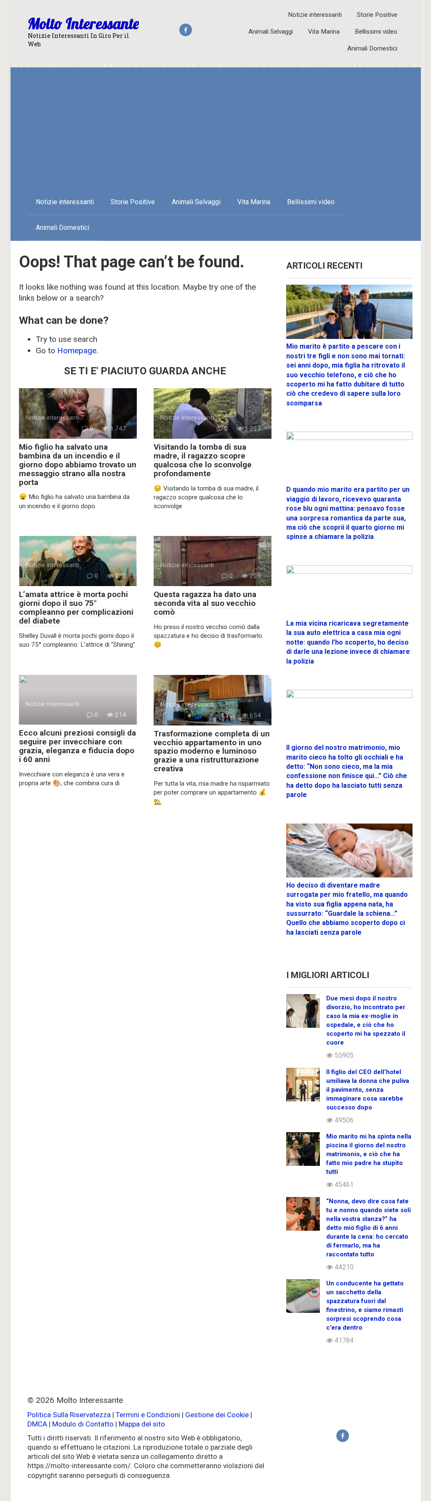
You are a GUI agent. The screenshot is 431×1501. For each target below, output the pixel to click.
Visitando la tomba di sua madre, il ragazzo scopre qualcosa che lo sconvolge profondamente (203, 460)
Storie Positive (377, 15)
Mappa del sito (142, 1424)
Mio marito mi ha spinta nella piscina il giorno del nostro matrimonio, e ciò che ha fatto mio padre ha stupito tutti (368, 1154)
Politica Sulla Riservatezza (69, 1414)
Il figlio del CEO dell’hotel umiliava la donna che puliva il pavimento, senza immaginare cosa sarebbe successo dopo (367, 1089)
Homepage (76, 350)
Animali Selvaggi (270, 31)
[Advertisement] (216, 126)
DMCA (37, 1424)
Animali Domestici (372, 48)
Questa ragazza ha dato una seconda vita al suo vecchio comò (205, 603)
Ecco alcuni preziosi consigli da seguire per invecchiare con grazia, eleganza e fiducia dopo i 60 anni (77, 746)
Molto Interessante (83, 23)
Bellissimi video (376, 31)
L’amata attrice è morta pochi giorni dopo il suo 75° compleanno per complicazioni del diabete (76, 607)
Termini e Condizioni (148, 1414)
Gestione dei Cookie (217, 1414)
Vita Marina (324, 31)
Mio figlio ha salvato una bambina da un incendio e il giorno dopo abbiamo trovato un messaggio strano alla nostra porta (77, 464)
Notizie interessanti (315, 15)
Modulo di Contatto (83, 1424)
